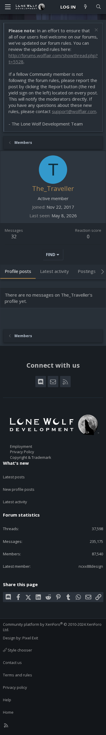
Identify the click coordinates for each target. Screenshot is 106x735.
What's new (16, 463)
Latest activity (15, 501)
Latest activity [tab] (54, 271)
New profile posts (18, 489)
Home (8, 712)
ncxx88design (91, 566)
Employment (21, 446)
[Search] (98, 7)
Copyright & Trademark (30, 457)
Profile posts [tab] (18, 271)
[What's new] (85, 7)
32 (13, 236)
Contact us (12, 662)
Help (7, 699)
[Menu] (7, 7)
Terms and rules (17, 675)
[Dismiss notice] (95, 31)
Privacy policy (15, 687)
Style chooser (19, 650)
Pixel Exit (30, 638)
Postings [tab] (87, 271)
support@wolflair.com (74, 111)
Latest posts (14, 477)
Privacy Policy (22, 451)
